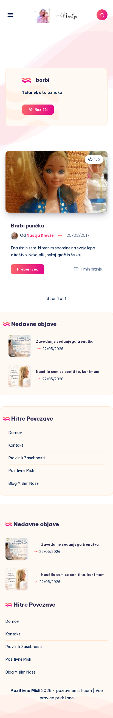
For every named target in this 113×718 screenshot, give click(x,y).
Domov (15, 432)
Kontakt (16, 445)
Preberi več (30, 270)
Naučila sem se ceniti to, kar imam (67, 372)
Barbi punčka (27, 226)
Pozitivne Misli (21, 470)
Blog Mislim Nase (24, 483)
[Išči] (102, 14)
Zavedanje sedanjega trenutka (65, 341)
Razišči (41, 109)
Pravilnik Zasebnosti (27, 457)
